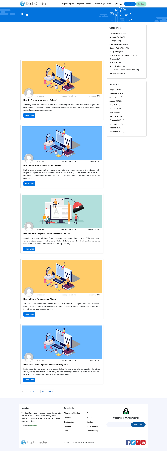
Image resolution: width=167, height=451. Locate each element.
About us (67, 418)
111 (43, 391)
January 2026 (115, 97)
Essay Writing (115, 52)
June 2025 (114, 109)
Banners (67, 426)
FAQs (66, 431)
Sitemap (90, 418)
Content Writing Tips (117, 48)
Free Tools (130, 4)
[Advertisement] (62, 40)
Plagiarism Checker (84, 4)
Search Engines (115, 66)
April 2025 (114, 112)
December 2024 (116, 128)
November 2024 (116, 132)
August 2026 (115, 89)
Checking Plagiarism (117, 44)
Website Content (116, 73)
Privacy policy (92, 426)
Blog (89, 413)
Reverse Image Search (102, 4)
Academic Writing (116, 37)
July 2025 (113, 105)
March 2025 (114, 116)
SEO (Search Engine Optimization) (122, 70)
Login (116, 4)
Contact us (91, 422)
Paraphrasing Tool (67, 4)
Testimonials (69, 422)
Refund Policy (92, 431)
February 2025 (115, 120)
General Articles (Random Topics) (122, 55)
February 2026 (115, 93)
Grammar (113, 59)
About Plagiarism (116, 33)
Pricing (141, 4)
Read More (29, 115)
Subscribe (138, 424)
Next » (50, 391)
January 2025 (115, 124)
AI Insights (113, 41)
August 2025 (115, 101)
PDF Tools (113, 62)
